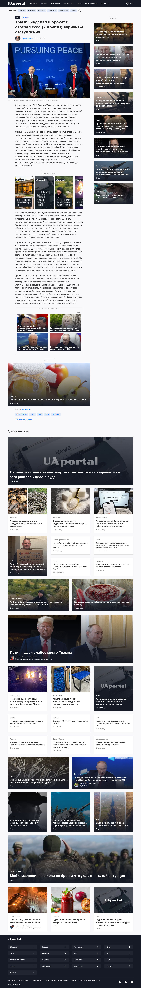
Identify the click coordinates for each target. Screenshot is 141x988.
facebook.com (26, 409)
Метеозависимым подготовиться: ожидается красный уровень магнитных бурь (27, 722)
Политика (26, 17)
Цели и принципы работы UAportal (57, 980)
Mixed (29, 419)
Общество (44, 3)
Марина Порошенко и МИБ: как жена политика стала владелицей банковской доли (27, 743)
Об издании (11, 980)
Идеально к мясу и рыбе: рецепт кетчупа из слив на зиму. (69, 921)
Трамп (40, 414)
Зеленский (55, 414)
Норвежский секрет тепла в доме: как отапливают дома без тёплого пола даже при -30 (113, 723)
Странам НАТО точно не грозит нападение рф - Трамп (70, 722)
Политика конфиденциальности (89, 980)
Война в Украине (91, 3)
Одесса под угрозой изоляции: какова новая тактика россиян (25, 921)
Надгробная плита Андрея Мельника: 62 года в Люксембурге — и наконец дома (113, 922)
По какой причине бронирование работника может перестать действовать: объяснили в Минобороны (112, 524)
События (22, 10)
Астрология (55, 3)
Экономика (32, 3)
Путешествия (68, 3)
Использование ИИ (14, 984)
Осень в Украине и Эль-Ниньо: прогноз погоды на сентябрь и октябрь (110, 743)
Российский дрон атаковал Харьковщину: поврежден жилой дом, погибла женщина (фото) (26, 701)
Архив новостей (24, 980)
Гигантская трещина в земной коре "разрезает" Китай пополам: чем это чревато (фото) (70, 567)
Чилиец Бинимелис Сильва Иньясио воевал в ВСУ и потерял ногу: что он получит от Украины (70, 545)
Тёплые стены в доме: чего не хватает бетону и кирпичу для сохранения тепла (113, 566)
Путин (47, 414)
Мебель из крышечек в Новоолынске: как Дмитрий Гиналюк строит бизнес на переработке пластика (66, 702)
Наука (79, 3)
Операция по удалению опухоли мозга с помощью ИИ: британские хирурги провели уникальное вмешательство (112, 545)
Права (74, 980)
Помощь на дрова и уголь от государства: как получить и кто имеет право (26, 524)
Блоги (32, 414)
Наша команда (37, 980)
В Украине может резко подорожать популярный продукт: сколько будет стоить (70, 524)
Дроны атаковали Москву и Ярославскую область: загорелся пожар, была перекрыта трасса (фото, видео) (69, 744)
